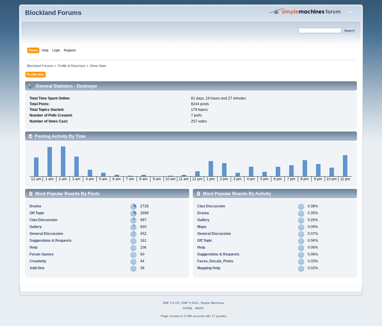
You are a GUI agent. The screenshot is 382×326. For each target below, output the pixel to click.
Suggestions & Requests (51, 240)
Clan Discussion (43, 220)
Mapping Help (208, 268)
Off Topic (37, 213)
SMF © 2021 (190, 302)
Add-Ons (37, 268)
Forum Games (42, 254)
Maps (202, 227)
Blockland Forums (53, 12)
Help (33, 247)
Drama (35, 206)
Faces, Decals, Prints (215, 261)
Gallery (36, 227)
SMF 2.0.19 (171, 302)
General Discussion (46, 234)
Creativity (38, 261)
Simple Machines (212, 302)
